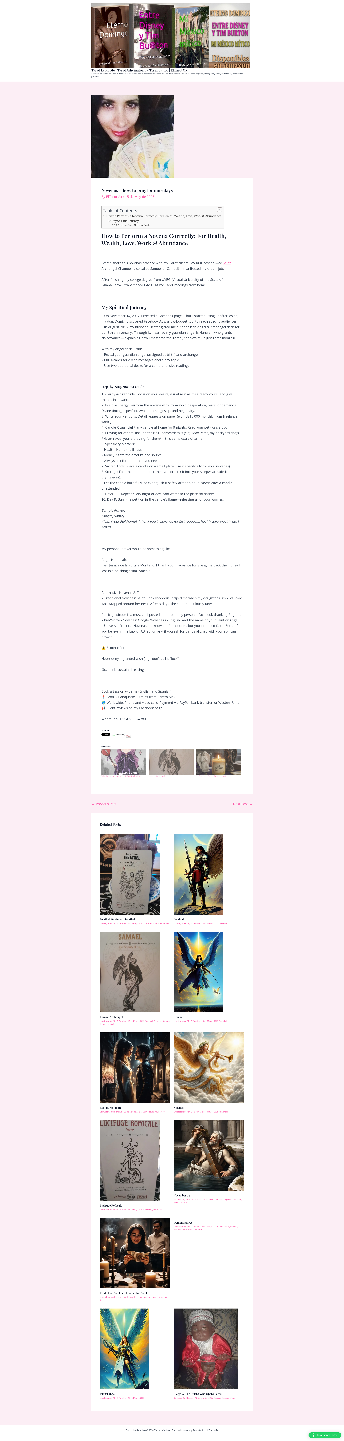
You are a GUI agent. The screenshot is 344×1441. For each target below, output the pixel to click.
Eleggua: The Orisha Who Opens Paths (197, 1394)
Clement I (219, 1199)
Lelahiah (179, 919)
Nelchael (179, 1107)
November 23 (182, 1195)
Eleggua (217, 1398)
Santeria (177, 1199)
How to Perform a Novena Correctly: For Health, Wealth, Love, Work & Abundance (163, 216)
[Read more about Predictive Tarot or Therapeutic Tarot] (135, 1252)
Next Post (242, 803)
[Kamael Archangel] (171, 762)
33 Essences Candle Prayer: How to (211, 776)
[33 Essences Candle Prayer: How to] (218, 762)
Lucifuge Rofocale (111, 1205)
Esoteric (177, 1229)
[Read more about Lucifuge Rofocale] (130, 1160)
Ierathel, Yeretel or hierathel (117, 919)
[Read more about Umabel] (198, 971)
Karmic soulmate (149, 1111)
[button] (325, 1435)
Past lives (162, 1111)
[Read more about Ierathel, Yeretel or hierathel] (130, 874)
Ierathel (158, 923)
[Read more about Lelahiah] (198, 874)
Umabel (178, 1017)
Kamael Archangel (157, 776)
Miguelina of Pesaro (232, 1199)
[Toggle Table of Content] (218, 209)
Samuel (110, 1024)
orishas (231, 1398)
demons (233, 1226)
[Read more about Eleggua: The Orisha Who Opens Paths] (206, 1348)
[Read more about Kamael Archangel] (130, 971)
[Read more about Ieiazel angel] (124, 1348)
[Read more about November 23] (209, 1155)
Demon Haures (183, 1222)
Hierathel (150, 923)
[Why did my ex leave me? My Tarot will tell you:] (123, 762)
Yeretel (166, 923)
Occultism (198, 1229)
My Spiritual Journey (126, 221)
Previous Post (104, 803)
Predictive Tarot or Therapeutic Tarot (123, 1293)
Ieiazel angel (107, 1394)
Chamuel (158, 1021)
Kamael (166, 1021)
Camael (149, 1021)
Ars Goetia (224, 1226)
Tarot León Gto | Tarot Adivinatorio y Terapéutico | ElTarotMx (139, 70)
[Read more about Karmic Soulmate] (135, 1067)
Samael (103, 1024)
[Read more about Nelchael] (209, 1067)
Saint (227, 263)
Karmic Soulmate (110, 1107)
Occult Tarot (187, 1229)
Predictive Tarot (149, 1297)
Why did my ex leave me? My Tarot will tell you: (121, 776)
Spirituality (104, 1111)
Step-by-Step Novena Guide (134, 225)
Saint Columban (180, 1202)
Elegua (224, 1398)
